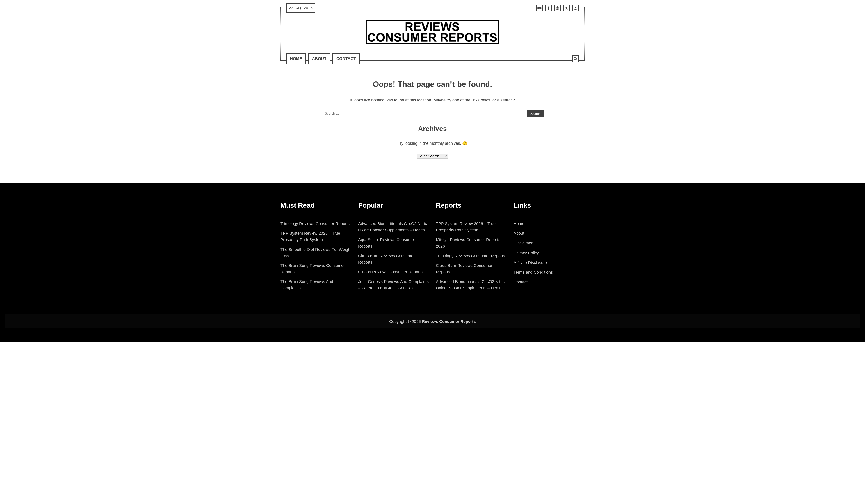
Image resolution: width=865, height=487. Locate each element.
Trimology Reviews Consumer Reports (315, 223)
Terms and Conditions (533, 272)
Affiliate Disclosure (530, 262)
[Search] (575, 58)
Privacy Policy (526, 253)
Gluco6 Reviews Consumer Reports (390, 272)
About (319, 58)
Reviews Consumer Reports (449, 321)
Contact (346, 58)
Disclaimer (523, 243)
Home (296, 58)
